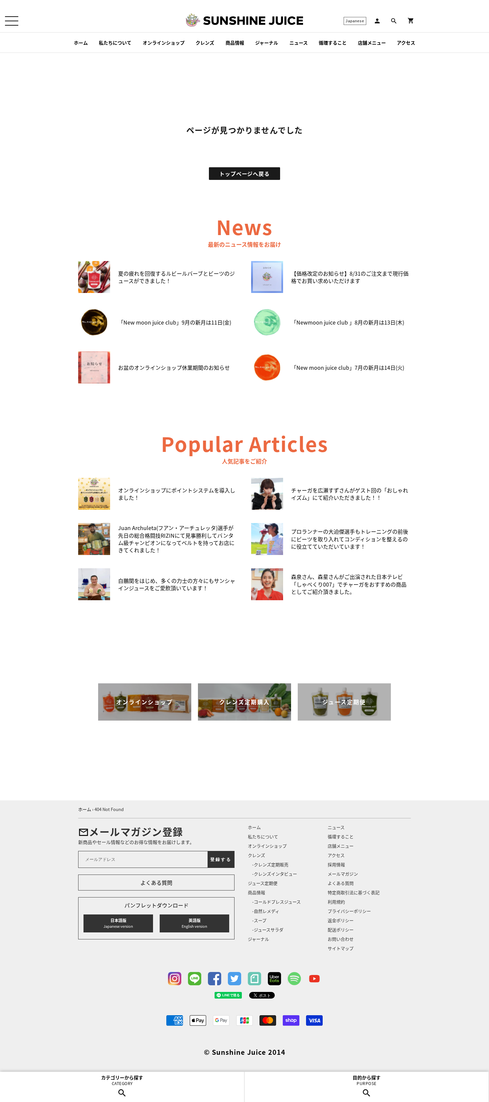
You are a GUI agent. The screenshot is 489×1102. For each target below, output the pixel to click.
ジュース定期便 (262, 883)
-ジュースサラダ (267, 929)
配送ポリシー (341, 929)
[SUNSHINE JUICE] (253, 20)
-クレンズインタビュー (274, 874)
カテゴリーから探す (122, 1080)
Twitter (234, 978)
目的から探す (367, 1080)
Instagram (174, 978)
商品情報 (235, 42)
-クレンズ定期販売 (270, 864)
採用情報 (336, 864)
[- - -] (11, 21)
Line (194, 978)
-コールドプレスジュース (276, 901)
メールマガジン (343, 874)
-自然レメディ (265, 911)
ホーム (81, 42)
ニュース (298, 42)
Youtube (314, 978)
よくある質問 (156, 883)
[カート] (411, 20)
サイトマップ (341, 948)
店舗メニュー (372, 42)
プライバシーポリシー (349, 911)
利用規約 (336, 901)
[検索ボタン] (394, 21)
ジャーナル (266, 42)
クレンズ (205, 42)
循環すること (333, 42)
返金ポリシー (341, 920)
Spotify (294, 978)
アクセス (406, 42)
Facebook (214, 978)
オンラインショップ (164, 42)
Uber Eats (274, 978)
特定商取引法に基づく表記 (354, 892)
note (254, 978)
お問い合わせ (341, 939)
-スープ (259, 920)
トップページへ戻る (244, 174)
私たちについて (115, 42)
